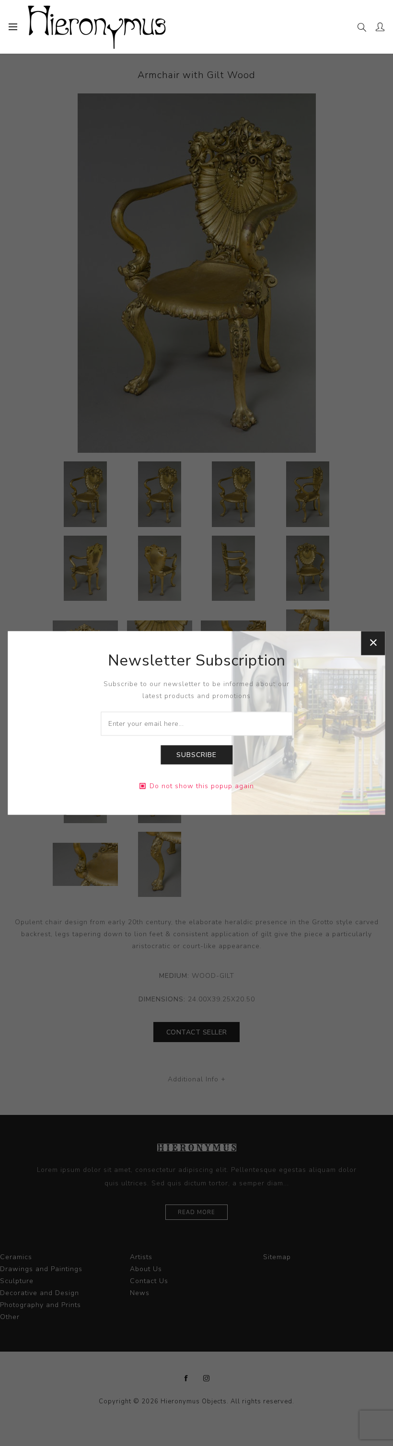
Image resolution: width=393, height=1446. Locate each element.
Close (373, 643)
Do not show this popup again (202, 786)
